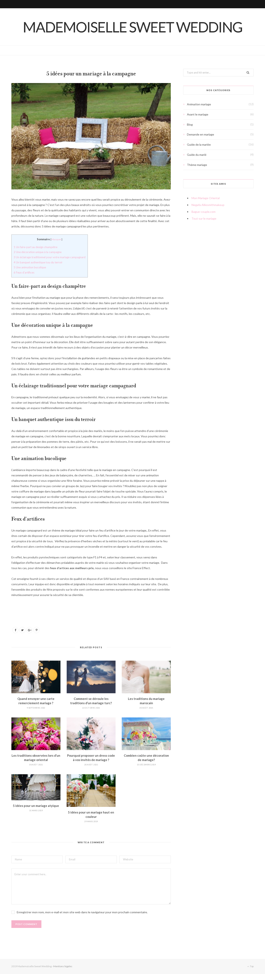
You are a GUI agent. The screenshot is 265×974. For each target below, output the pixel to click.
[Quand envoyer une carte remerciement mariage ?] (35, 677)
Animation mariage (199, 104)
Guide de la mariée (199, 144)
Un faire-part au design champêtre (35, 247)
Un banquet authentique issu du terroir (38, 262)
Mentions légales (62, 966)
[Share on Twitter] (22, 630)
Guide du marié (196, 154)
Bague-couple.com (204, 211)
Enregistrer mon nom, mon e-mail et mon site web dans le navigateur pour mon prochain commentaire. (82, 912)
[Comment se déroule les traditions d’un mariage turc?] (91, 677)
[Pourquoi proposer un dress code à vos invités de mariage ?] (91, 733)
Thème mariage (197, 164)
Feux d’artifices (24, 272)
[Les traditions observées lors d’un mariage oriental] (35, 733)
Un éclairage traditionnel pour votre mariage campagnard (50, 257)
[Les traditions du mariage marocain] (146, 677)
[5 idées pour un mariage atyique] (35, 787)
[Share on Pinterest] (36, 630)
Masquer (56, 239)
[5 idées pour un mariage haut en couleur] (91, 790)
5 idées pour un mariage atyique (36, 806)
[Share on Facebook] (15, 630)
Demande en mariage (200, 134)
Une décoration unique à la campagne (37, 252)
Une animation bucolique (30, 267)
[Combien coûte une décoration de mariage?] (146, 733)
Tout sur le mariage (204, 218)
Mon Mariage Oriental (206, 198)
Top (251, 966)
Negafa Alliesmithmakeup (208, 205)
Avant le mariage (197, 114)
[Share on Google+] (29, 630)
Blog (190, 124)
